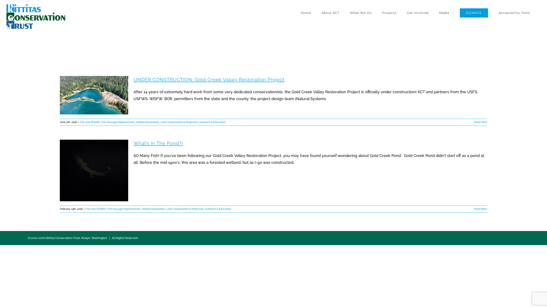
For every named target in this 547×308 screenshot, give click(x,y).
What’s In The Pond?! (158, 143)
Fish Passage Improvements (118, 122)
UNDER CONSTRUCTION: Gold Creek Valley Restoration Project (209, 79)
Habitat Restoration (147, 122)
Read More (480, 122)
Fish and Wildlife (90, 122)
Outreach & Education (212, 122)
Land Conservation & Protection (179, 122)
